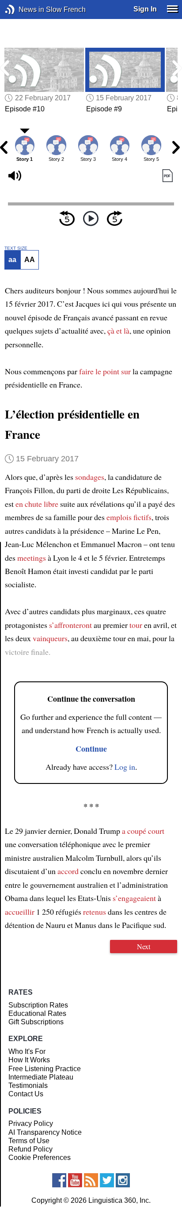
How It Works (29, 1060)
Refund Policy (30, 1149)
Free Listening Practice (44, 1068)
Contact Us (25, 1094)
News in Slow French (23, 9)
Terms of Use (28, 1140)
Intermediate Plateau (40, 1077)
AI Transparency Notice (45, 1132)
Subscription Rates (38, 1005)
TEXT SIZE (15, 248)
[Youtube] (75, 1180)
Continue (91, 748)
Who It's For (27, 1051)
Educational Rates (37, 1013)
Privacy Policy (30, 1123)
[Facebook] (59, 1180)
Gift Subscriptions (36, 1022)
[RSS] (91, 1180)
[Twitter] (107, 1180)
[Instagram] (123, 1180)
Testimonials (28, 1085)
